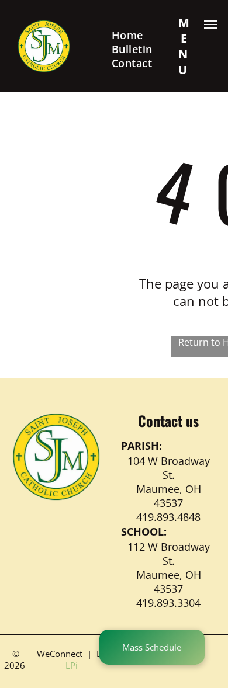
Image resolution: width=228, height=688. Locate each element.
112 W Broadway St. (168, 554)
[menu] (210, 24)
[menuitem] (127, 35)
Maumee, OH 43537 (168, 496)
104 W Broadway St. (168, 468)
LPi (71, 665)
